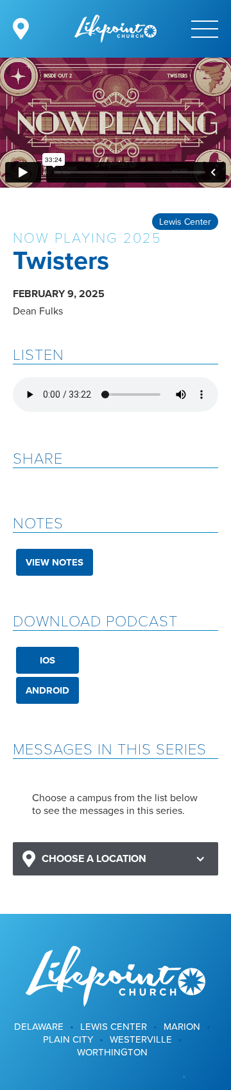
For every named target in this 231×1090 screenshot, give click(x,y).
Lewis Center (185, 221)
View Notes (54, 562)
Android (47, 690)
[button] (115, 859)
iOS (47, 660)
